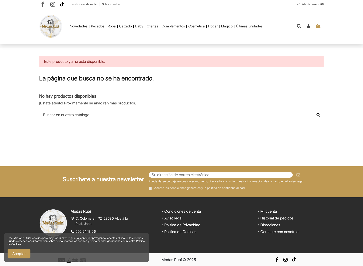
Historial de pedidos (277, 218)
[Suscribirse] (298, 175)
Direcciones (270, 225)
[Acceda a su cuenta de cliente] (308, 26)
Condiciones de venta (84, 4)
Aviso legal (173, 218)
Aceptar (19, 253)
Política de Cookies (180, 231)
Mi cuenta (268, 211)
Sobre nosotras (111, 4)
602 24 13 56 (85, 231)
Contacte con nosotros (279, 231)
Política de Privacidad (182, 225)
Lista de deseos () (312, 4)
